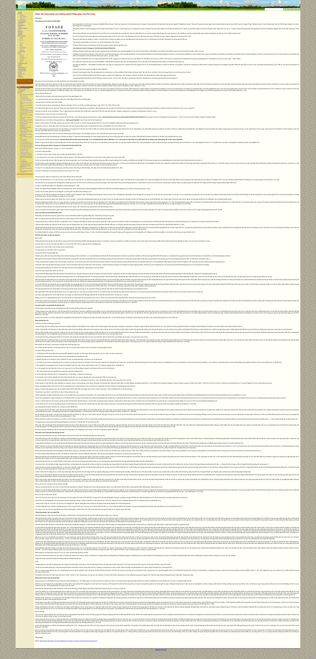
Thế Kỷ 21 (22, 60)
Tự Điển (19, 66)
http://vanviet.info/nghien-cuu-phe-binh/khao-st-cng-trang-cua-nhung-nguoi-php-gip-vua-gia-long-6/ (68, 641)
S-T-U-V (21, 44)
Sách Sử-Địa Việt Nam (22, 28)
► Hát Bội (22, 15)
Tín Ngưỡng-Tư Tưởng (22, 63)
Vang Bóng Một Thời (22, 67)
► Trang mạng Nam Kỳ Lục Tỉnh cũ (24, 84)
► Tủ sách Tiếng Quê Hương (25, 147)
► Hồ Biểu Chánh (23, 113)
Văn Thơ (20, 72)
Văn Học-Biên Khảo (22, 70)
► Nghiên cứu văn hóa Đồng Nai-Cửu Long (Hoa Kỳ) (26, 120)
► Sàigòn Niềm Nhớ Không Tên (26, 131)
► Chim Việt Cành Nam (24, 98)
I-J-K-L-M (21, 40)
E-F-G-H (21, 38)
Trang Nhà (20, 12)
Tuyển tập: (22, 50)
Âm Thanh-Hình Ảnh (22, 20)
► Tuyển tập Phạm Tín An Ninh (26, 153)
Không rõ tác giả (23, 47)
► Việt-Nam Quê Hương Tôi (25, 164)
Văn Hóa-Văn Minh (22, 69)
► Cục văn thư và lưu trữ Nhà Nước (25, 101)
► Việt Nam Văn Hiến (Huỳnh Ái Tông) (26, 169)
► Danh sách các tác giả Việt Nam (26, 107)
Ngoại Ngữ (20, 32)
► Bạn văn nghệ (23, 95)
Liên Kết (19, 93)
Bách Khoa (22, 54)
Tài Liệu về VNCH (21, 51)
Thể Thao (20, 64)
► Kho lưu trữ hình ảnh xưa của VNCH (26, 115)
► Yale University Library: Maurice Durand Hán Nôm (26, 171)
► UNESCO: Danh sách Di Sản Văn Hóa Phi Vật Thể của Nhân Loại (26, 157)
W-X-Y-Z (21, 45)
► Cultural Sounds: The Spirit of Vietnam (26, 103)
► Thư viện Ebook (23, 140)
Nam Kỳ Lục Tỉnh (36, 8)
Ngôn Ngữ (20, 34)
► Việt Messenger (23, 161)
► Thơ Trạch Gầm (23, 139)
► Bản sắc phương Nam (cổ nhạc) (26, 94)
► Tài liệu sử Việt (23, 132)
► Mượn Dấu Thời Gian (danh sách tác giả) (25, 118)
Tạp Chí (19, 53)
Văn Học (21, 61)
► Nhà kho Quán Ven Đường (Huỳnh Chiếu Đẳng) (25, 128)
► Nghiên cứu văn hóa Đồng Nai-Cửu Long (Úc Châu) (26, 123)
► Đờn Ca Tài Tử (23, 16)
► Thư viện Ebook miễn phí (25, 142)
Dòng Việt (22, 56)
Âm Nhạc (20, 13)
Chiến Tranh (20, 23)
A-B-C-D (21, 37)
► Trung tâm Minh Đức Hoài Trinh (26, 143)
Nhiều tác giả (22, 48)
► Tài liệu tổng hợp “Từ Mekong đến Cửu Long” (26, 135)
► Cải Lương (22, 17)
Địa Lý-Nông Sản (21, 25)
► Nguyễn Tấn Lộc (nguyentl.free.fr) (23, 126)
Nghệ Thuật (20, 31)
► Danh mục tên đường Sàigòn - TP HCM (26, 106)
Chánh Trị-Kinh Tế (21, 22)
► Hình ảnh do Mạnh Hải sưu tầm (26, 110)
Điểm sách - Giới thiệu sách (23, 88)
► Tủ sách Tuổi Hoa (24, 150)
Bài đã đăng (20, 76)
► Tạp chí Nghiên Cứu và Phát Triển (26, 137)
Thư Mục (20, 75)
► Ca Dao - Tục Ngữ (24, 97)
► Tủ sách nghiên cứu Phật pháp (26, 146)
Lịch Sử (19, 26)
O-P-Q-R (21, 43)
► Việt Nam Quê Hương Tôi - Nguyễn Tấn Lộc (25, 166)
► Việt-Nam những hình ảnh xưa (26, 162)
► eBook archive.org (24, 109)
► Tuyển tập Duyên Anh (24, 152)
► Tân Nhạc (22, 19)
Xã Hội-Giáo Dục (21, 73)
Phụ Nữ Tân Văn (23, 57)
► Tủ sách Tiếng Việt (24, 149)
